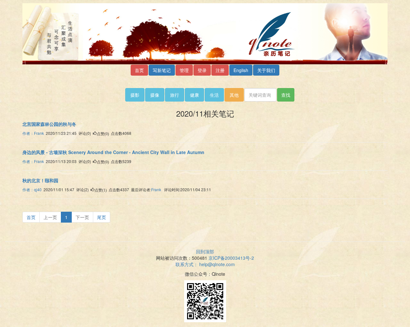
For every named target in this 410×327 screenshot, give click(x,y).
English (241, 70)
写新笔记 (162, 70)
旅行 (174, 95)
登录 (202, 70)
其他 (234, 95)
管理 (184, 70)
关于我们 (266, 70)
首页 (139, 70)
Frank (156, 189)
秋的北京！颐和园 (40, 180)
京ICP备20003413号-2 (231, 258)
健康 (194, 95)
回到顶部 (205, 251)
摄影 (134, 95)
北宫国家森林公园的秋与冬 (49, 124)
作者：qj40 (32, 189)
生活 (214, 95)
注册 (220, 70)
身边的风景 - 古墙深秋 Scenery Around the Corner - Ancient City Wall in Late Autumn (113, 152)
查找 (285, 95)
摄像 (154, 95)
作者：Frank (33, 133)
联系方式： (205, 264)
